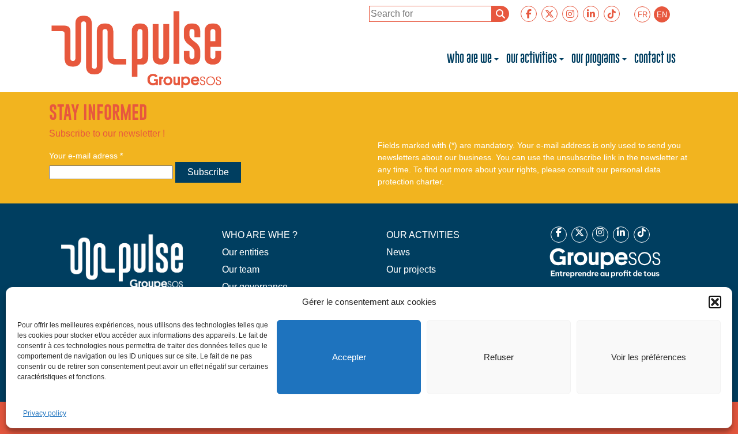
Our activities (531, 59)
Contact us (655, 59)
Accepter (349, 357)
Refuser (499, 357)
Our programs (595, 59)
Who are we (469, 59)
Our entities (245, 252)
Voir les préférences (648, 357)
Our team (240, 269)
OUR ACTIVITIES (423, 235)
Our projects (411, 269)
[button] (715, 302)
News (398, 252)
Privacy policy (44, 413)
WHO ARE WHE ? (260, 235)
